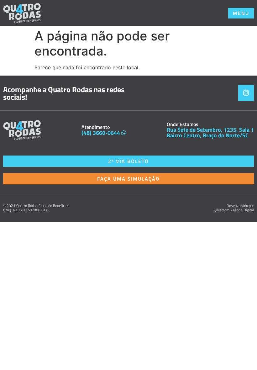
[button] (241, 13)
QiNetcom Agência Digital (234, 210)
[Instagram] (246, 93)
